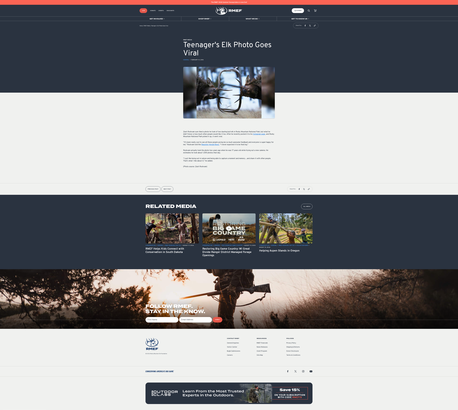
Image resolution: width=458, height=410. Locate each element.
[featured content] (229, 393)
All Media (306, 206)
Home (141, 26)
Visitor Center (232, 347)
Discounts (170, 10)
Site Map (260, 355)
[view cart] (315, 10)
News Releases (262, 347)
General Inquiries (233, 343)
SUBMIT (217, 319)
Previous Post (153, 189)
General (186, 60)
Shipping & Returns (293, 347)
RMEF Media (147, 26)
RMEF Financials (262, 343)
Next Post (167, 189)
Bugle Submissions (233, 351)
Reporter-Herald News (210, 145)
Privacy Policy (291, 343)
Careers (230, 355)
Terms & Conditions (293, 355)
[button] (305, 25)
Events (161, 10)
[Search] (308, 10)
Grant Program (262, 351)
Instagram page (259, 134)
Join (143, 10)
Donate (153, 10)
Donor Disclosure (292, 351)
